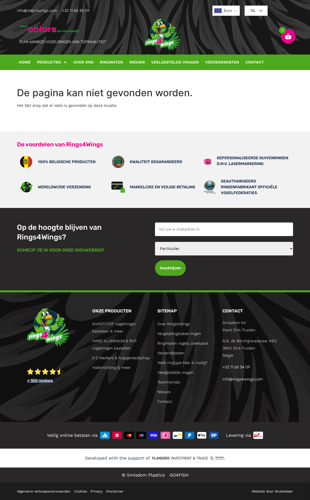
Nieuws (137, 62)
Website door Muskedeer (272, 491)
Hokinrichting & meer (111, 367)
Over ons (83, 62)
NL (253, 10)
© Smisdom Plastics (143, 474)
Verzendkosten (222, 62)
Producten (49, 62)
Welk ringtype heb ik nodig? (182, 362)
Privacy (96, 491)
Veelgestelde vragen (175, 62)
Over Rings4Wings (173, 324)
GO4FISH (179, 474)
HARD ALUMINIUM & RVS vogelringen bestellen (114, 344)
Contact (254, 62)
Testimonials (168, 382)
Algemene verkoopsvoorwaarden (43, 491)
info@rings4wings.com (37, 10)
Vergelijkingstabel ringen (179, 333)
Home (25, 62)
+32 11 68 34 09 (75, 10)
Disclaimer (115, 491)
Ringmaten (111, 62)
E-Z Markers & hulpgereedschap (121, 358)
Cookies (80, 491)
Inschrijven (170, 268)
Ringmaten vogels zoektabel (182, 343)
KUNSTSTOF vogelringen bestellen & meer (114, 327)
